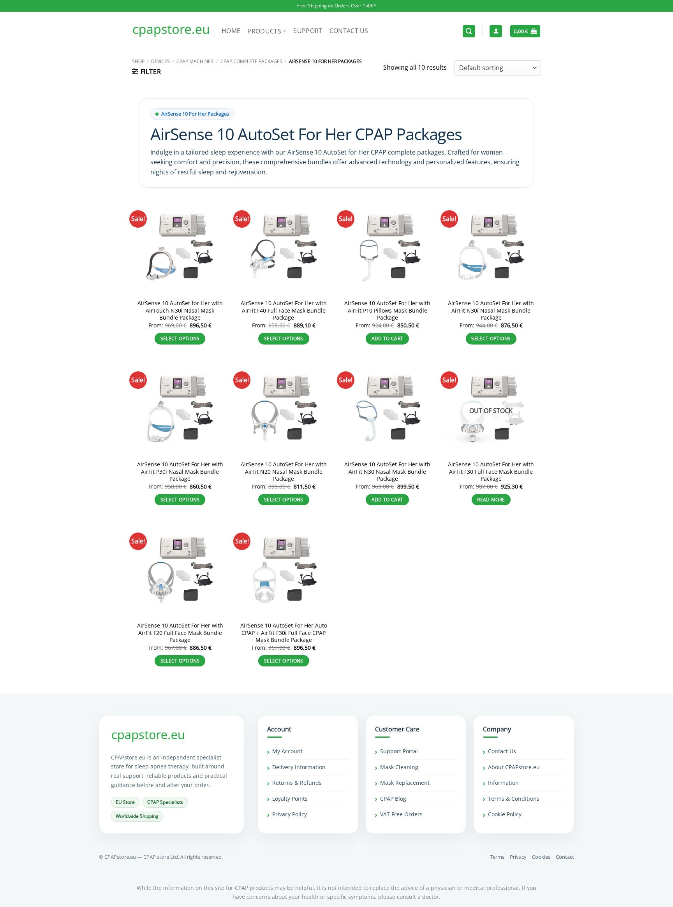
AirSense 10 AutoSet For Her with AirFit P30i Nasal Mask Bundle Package (180, 471)
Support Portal (399, 751)
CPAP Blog (393, 798)
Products (264, 31)
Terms (497, 856)
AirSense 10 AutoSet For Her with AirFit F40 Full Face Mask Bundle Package (284, 310)
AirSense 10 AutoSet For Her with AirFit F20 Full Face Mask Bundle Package (180, 632)
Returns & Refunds (297, 782)
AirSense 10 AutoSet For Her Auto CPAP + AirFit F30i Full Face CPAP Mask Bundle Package (283, 632)
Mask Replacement (405, 782)
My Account (287, 751)
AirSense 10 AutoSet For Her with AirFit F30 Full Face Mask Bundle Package (491, 471)
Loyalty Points (290, 798)
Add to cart (387, 338)
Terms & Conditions (513, 798)
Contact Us (348, 30)
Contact (565, 856)
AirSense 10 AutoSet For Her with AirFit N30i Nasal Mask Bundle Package (491, 310)
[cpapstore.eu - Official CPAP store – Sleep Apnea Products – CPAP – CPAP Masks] (171, 31)
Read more (491, 500)
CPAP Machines (194, 61)
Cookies (541, 856)
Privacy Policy (289, 814)
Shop (138, 61)
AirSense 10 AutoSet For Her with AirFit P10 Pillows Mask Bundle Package (387, 310)
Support (307, 30)
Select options (180, 338)
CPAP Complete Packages (251, 61)
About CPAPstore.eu (514, 767)
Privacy (518, 856)
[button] (469, 31)
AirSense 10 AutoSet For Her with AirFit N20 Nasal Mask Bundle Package (284, 471)
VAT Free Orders (401, 814)
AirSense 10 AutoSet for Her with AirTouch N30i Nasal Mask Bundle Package (180, 310)
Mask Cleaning (399, 767)
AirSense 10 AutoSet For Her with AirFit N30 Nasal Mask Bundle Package (387, 471)
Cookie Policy (504, 814)
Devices (160, 61)
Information (503, 782)
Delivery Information (299, 767)
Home (231, 30)
